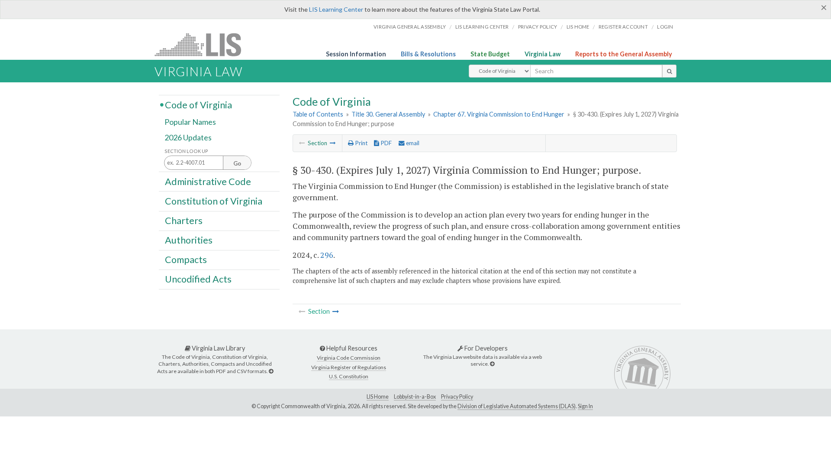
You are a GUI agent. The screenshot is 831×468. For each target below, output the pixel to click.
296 (326, 255)
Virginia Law (542, 54)
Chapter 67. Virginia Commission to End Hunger (498, 114)
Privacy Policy (537, 26)
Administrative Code (208, 181)
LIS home (578, 26)
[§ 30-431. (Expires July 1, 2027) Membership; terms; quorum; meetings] (333, 143)
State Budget (490, 54)
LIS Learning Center (336, 9)
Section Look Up (186, 151)
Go (237, 163)
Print (360, 143)
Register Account (623, 26)
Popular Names (190, 122)
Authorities (189, 240)
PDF (385, 143)
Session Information (356, 54)
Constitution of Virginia (213, 200)
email (412, 143)
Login (665, 26)
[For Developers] (492, 364)
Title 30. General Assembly (388, 114)
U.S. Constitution (348, 376)
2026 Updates (188, 137)
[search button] (669, 71)
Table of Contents (318, 114)
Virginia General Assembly (410, 26)
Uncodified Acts (198, 279)
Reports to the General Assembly (623, 54)
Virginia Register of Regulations (348, 367)
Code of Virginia (198, 104)
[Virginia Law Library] (271, 371)
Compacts (186, 259)
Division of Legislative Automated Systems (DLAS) (516, 406)
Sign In (585, 406)
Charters (184, 220)
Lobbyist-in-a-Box (415, 396)
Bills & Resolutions (428, 54)
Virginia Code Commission (348, 357)
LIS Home (378, 396)
